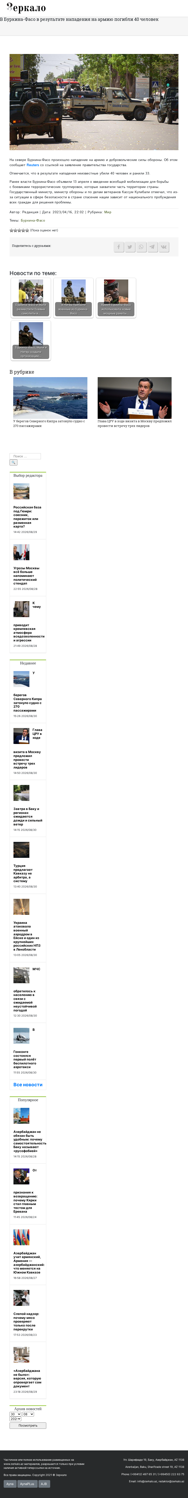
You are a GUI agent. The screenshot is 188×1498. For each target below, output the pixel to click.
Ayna (9, 1484)
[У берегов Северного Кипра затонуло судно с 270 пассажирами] (50, 397)
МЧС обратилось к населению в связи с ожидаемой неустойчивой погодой (26, 989)
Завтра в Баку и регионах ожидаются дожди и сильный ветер (27, 816)
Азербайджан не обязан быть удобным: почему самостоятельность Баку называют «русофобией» (30, 1141)
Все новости (28, 1084)
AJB (44, 1484)
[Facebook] (119, 247)
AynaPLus (27, 1484)
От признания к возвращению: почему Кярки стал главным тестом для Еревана (25, 1190)
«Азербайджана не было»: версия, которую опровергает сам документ (27, 1378)
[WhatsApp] (141, 247)
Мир (108, 212)
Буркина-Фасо (33, 220)
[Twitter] (130, 247)
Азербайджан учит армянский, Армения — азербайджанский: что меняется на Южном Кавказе (29, 1262)
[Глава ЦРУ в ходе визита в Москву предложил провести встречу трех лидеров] (135, 397)
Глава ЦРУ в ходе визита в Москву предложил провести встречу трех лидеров (135, 423)
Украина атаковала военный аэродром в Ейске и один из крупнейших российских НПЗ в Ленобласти (27, 936)
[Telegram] (152, 247)
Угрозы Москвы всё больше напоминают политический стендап (26, 575)
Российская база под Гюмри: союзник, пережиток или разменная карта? (27, 516)
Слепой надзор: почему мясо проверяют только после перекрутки (26, 1321)
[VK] (164, 247)
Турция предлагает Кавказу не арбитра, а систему (23, 873)
